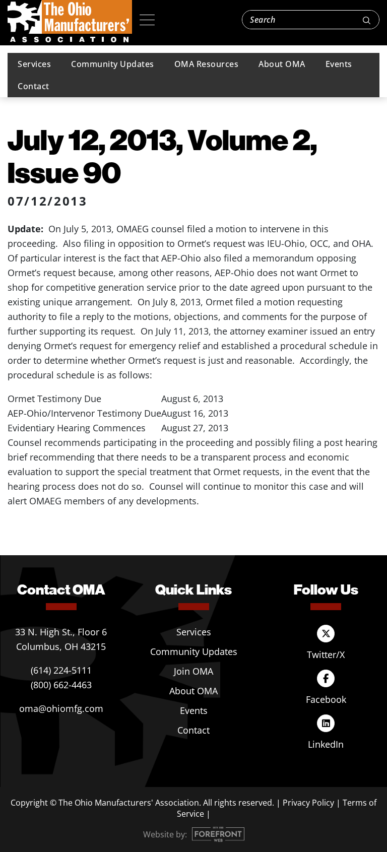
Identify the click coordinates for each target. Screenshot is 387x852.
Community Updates (112, 64)
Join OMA (193, 671)
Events (339, 64)
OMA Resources (206, 64)
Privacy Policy (308, 802)
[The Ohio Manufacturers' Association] (70, 22)
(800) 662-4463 (61, 685)
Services (34, 64)
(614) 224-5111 (61, 670)
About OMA (282, 64)
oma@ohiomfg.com (61, 708)
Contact (33, 86)
